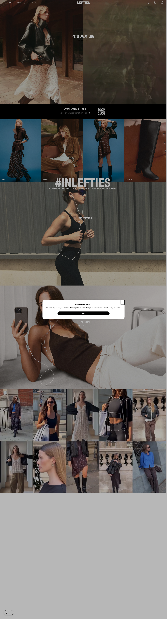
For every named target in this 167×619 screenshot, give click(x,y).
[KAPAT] (123, 302)
